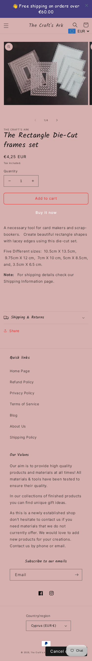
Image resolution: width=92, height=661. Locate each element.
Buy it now (46, 212)
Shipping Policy (23, 437)
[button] (6, 25)
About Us (18, 426)
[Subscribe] (76, 574)
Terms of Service (24, 404)
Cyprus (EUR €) (43, 625)
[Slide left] (35, 120)
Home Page (20, 371)
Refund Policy (22, 382)
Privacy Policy (22, 393)
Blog (13, 415)
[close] (86, 5)
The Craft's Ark (39, 652)
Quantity (10, 171)
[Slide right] (57, 120)
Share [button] (14, 331)
